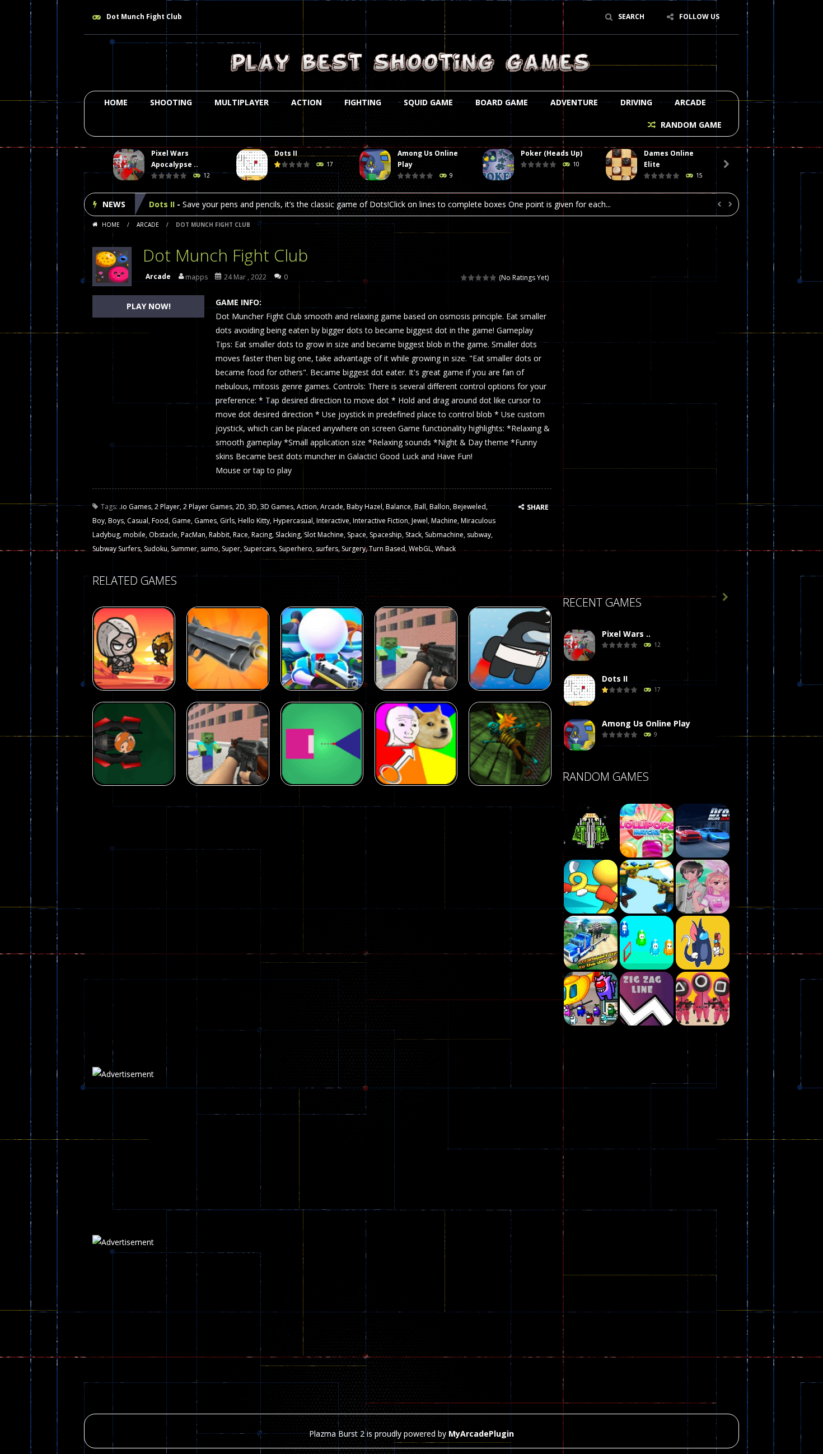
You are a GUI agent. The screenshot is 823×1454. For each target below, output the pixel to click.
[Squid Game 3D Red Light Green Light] (703, 997)
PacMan (193, 534)
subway (479, 534)
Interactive (332, 520)
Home (116, 102)
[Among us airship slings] (591, 997)
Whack (445, 548)
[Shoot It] (647, 885)
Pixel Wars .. (626, 633)
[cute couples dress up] (703, 885)
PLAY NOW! (149, 306)
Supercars (259, 548)
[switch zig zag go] (647, 997)
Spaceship (386, 534)
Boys (116, 520)
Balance (398, 506)
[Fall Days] (647, 941)
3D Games (276, 506)
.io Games (135, 506)
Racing (261, 534)
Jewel (420, 520)
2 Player (167, 506)
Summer (184, 548)
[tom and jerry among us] (703, 941)
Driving (636, 102)
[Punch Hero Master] (591, 885)
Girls (227, 520)
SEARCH (631, 16)
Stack (413, 534)
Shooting (171, 102)
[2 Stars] (471, 277)
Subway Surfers (116, 548)
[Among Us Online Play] (579, 735)
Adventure (574, 102)
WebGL (420, 548)
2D (240, 506)
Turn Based (387, 548)
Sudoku (155, 548)
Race (240, 534)
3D (252, 506)
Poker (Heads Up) (551, 153)
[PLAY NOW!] (128, 165)
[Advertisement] (647, 409)
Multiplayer (241, 102)
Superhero (295, 548)
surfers (327, 548)
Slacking (288, 534)
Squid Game (428, 102)
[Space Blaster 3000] (591, 829)
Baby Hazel (364, 506)
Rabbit (219, 534)
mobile (134, 534)
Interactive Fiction (380, 520)
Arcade (690, 102)
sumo (209, 548)
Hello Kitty (254, 520)
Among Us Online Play (193, 204)
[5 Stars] (493, 277)
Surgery (354, 548)
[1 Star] (464, 277)
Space (356, 534)
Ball (420, 506)
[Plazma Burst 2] (411, 62)
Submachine (444, 534)
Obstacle (163, 534)
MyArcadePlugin (481, 1433)
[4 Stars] (486, 277)
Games (205, 520)
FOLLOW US (699, 16)
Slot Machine (324, 534)
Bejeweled (469, 506)
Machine (444, 520)
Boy (98, 520)
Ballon (439, 506)
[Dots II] (579, 690)
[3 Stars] (479, 277)
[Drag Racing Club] (703, 829)
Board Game (501, 102)
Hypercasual (293, 520)
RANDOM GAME (690, 124)
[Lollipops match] (647, 829)
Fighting (362, 102)
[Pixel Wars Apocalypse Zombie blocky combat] (579, 645)
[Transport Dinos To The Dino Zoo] (591, 941)
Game (181, 520)
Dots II (285, 153)
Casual (137, 520)
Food (160, 520)
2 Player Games (207, 506)
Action (306, 102)
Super (231, 548)
